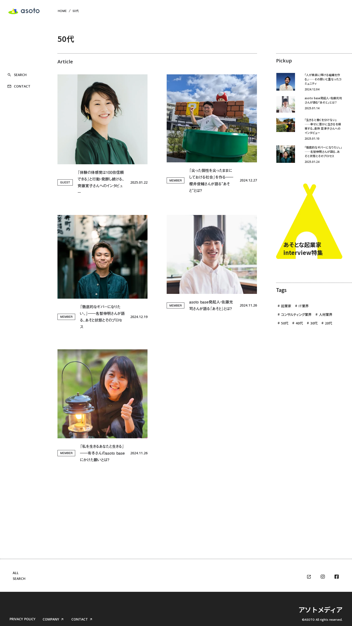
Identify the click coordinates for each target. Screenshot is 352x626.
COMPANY (51, 619)
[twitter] (323, 576)
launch (309, 576)
